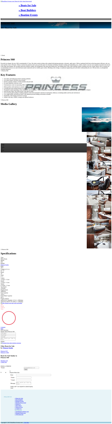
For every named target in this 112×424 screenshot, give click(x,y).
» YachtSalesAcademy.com (22, 408)
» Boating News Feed (20, 400)
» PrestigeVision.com (20, 410)
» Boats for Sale (27, 5)
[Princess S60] (56, 119)
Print (2, 325)
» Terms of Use (19, 404)
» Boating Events (28, 14)
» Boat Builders (27, 10)
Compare (3, 324)
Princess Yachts (5, 265)
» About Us (18, 401)
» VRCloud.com (19, 411)
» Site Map (26, 419)
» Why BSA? (18, 402)
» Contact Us (18, 405)
